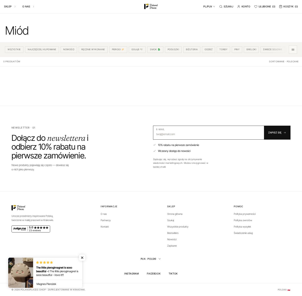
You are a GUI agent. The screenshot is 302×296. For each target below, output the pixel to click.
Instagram (131, 273)
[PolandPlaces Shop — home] (151, 6)
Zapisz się (275, 132)
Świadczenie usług (243, 233)
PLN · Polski (148, 258)
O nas (26, 6)
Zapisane (172, 245)
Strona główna (174, 213)
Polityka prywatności (245, 213)
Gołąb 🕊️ (137, 49)
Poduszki (173, 49)
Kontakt (105, 226)
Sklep (8, 6)
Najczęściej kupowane (42, 49)
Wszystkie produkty (177, 226)
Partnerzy (106, 220)
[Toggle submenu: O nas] (33, 6)
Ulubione (267, 6)
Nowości (68, 49)
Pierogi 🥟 (118, 49)
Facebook (153, 273)
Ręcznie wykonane (93, 49)
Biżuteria (192, 49)
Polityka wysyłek (242, 226)
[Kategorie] (293, 50)
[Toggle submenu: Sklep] (15, 6)
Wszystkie (14, 49)
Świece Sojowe (272, 49)
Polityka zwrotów (243, 220)
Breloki (251, 49)
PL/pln (207, 6)
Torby (223, 49)
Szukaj (228, 6)
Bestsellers (173, 233)
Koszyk (291, 6)
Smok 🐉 (155, 49)
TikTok (173, 273)
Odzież (208, 49)
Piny (237, 49)
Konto (246, 6)
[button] (82, 258)
